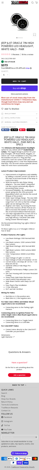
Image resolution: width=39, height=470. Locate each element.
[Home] (19, 2)
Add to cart (19, 81)
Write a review (27, 54)
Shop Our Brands (8, 399)
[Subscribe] (36, 437)
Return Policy (6, 402)
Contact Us (5, 410)
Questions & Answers (19, 352)
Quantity (4, 71)
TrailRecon (15, 467)
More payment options (19, 94)
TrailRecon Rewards (9, 408)
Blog (3, 396)
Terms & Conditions (9, 405)
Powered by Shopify (27, 467)
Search (4, 393)
